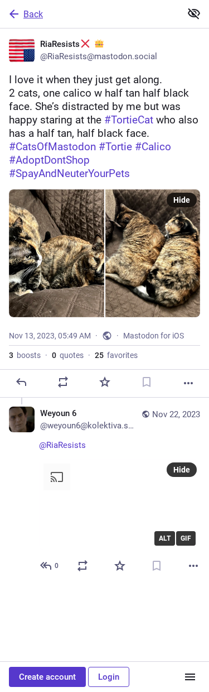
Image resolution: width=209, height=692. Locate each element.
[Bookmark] (146, 382)
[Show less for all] (194, 13)
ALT (165, 538)
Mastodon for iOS (153, 335)
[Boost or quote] (63, 382)
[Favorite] (104, 382)
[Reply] (21, 382)
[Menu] (190, 677)
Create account (47, 677)
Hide (181, 199)
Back (33, 14)
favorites (116, 355)
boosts (25, 355)
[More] (188, 383)
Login (108, 677)
